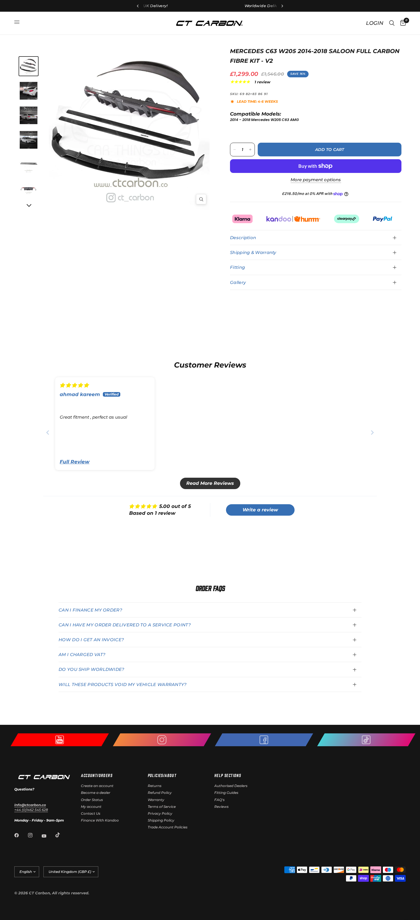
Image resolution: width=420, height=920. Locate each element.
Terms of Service (162, 806)
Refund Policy (160, 792)
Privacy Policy (160, 813)
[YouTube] (48, 836)
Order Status (92, 800)
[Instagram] (34, 835)
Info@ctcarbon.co (30, 805)
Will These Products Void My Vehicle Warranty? (123, 684)
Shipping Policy (161, 820)
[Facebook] (20, 835)
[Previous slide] (47, 432)
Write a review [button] (260, 510)
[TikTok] (61, 835)
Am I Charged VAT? (82, 654)
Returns (154, 786)
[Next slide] (372, 432)
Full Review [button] (74, 462)
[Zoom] (201, 199)
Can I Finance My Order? (90, 610)
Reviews (221, 806)
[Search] (391, 23)
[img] (74, 385)
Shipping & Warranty (253, 252)
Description (243, 237)
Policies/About (162, 775)
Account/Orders (96, 775)
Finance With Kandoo (100, 820)
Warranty (156, 800)
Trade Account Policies (167, 827)
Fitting (237, 267)
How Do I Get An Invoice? (91, 639)
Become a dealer (95, 792)
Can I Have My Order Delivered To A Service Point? (125, 625)
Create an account (97, 786)
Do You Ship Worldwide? (92, 669)
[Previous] (93, 128)
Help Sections (227, 775)
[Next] (28, 206)
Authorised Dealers (230, 786)
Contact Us (90, 813)
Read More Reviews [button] (210, 483)
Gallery (238, 282)
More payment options (316, 179)
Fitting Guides (226, 792)
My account (91, 806)
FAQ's (219, 800)
